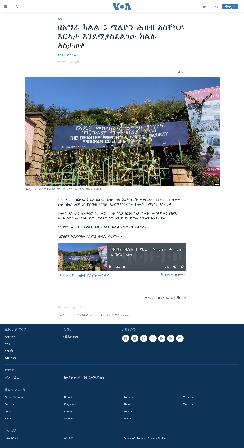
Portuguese (130, 397)
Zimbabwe (189, 404)
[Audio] (216, 7)
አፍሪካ (8, 343)
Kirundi (68, 411)
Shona (127, 404)
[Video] (204, 7)
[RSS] (161, 338)
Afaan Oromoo (14, 397)
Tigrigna (188, 397)
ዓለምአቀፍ (11, 358)
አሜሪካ (9, 350)
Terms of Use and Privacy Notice (145, 438)
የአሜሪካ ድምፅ (123, 254)
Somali (128, 411)
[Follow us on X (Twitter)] (152, 338)
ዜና (60, 19)
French (68, 397)
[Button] (181, 72)
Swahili (128, 418)
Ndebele (69, 418)
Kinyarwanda (72, 404)
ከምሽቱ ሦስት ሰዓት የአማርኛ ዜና (84, 377)
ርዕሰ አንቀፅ (11, 438)
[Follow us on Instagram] (143, 338)
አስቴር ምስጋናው (68, 55)
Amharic (9, 404)
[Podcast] (170, 338)
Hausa (8, 418)
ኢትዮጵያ (10, 336)
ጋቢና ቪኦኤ (12, 377)
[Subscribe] (179, 338)
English (9, 411)
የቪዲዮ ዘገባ (70, 336)
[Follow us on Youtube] (134, 338)
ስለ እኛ (68, 438)
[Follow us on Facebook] (125, 338)
